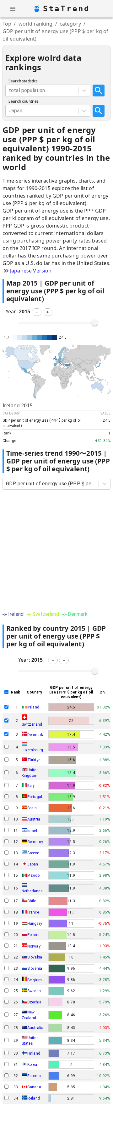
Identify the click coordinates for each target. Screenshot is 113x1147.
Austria (33, 819)
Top (7, 23)
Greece (33, 853)
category (70, 23)
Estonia (34, 1076)
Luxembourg (32, 750)
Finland (33, 1053)
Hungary (34, 923)
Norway (33, 946)
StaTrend (66, 8)
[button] (36, 312)
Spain (32, 808)
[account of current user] (12, 8)
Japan (32, 864)
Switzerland (32, 724)
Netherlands (32, 891)
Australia (35, 1028)
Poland (33, 935)
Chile (31, 901)
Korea (32, 1064)
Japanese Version (30, 270)
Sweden (34, 991)
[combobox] (9, 90)
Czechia (34, 1002)
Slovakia (34, 957)
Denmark (35, 734)
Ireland (33, 707)
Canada (34, 1087)
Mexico (33, 875)
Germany (35, 842)
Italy (31, 785)
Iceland (33, 1098)
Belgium (34, 980)
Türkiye (33, 760)
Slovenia (34, 968)
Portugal (34, 797)
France (33, 912)
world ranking (36, 23)
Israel (32, 830)
